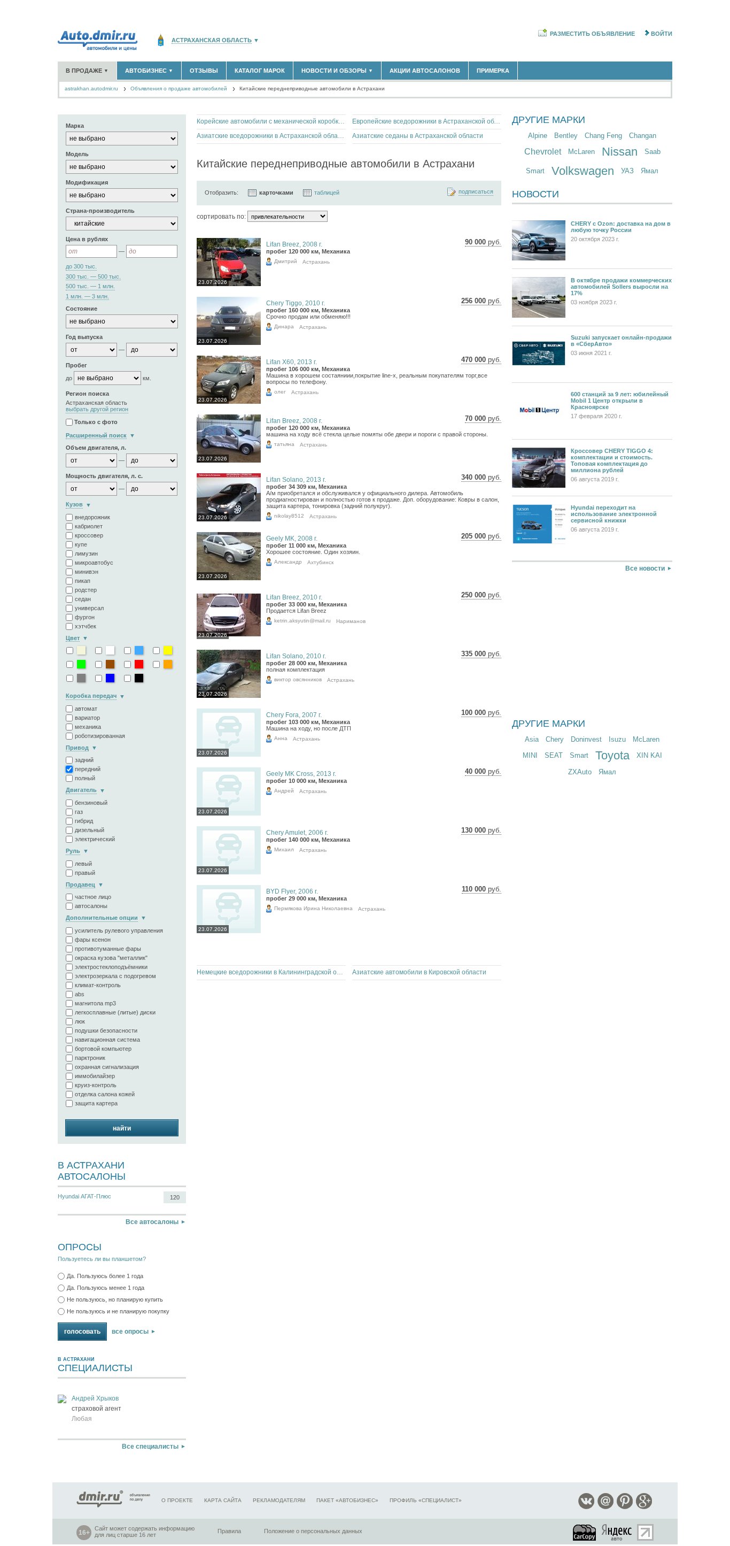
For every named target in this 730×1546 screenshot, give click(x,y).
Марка (75, 125)
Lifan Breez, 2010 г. (294, 597)
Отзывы (204, 70)
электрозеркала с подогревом (115, 976)
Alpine (537, 136)
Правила (229, 1531)
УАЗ (627, 171)
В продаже (87, 70)
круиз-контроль (96, 1085)
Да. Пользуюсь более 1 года (105, 1276)
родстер (86, 590)
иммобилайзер (95, 1076)
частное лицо (93, 897)
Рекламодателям (279, 1500)
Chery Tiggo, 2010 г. (295, 303)
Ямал (649, 171)
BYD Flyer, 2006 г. (292, 891)
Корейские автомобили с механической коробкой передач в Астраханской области (271, 121)
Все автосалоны (152, 1222)
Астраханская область (212, 40)
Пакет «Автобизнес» (347, 1500)
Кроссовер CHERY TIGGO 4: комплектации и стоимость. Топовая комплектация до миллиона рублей (612, 460)
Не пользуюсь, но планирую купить (115, 1299)
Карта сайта (223, 1500)
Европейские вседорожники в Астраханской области (426, 121)
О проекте (177, 1500)
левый (83, 863)
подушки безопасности (106, 1030)
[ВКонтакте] (586, 1507)
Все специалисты (150, 1446)
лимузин (86, 553)
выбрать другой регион (97, 409)
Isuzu (617, 739)
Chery (555, 739)
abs (79, 994)
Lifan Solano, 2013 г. (296, 479)
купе (81, 544)
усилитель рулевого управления (119, 930)
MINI (530, 755)
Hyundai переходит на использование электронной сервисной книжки (614, 514)
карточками (276, 192)
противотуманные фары (108, 948)
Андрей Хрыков (95, 1398)
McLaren (581, 152)
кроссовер (89, 535)
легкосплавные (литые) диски (115, 1012)
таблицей (326, 192)
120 (175, 1197)
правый (85, 873)
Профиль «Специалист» (426, 1500)
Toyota (612, 755)
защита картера (96, 1103)
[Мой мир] (605, 1507)
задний (84, 760)
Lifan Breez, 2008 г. (294, 244)
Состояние (81, 308)
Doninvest (586, 739)
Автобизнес (149, 70)
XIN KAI (649, 755)
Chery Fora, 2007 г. (294, 715)
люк (80, 1021)
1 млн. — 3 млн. (87, 296)
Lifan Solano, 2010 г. (296, 656)
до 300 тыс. (81, 267)
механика (88, 727)
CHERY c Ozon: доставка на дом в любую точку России (621, 226)
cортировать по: (221, 216)
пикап (82, 581)
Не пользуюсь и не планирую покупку (118, 1311)
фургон (85, 617)
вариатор (87, 717)
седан (83, 599)
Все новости (645, 568)
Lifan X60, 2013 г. (291, 362)
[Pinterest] (624, 1507)
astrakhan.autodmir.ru (91, 88)
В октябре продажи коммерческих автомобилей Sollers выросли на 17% (621, 286)
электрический (95, 839)
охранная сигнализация (107, 1067)
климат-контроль (98, 985)
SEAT (554, 755)
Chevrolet (542, 151)
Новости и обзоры (337, 70)
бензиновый (91, 802)
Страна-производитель (100, 210)
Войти (661, 33)
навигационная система (107, 1039)
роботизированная (100, 736)
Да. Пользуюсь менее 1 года (105, 1288)
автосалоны (91, 906)
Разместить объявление (592, 33)
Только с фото (96, 422)
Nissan (620, 151)
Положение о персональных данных (313, 1531)
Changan (642, 136)
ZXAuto (580, 772)
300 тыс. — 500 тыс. (93, 277)
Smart (535, 171)
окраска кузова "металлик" (111, 958)
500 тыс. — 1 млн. (90, 286)
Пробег (76, 365)
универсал (89, 608)
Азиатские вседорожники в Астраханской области (271, 136)
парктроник (90, 1058)
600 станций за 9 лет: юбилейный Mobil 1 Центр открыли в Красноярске (620, 400)
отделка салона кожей (105, 1094)
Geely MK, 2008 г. (291, 538)
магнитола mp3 (95, 1003)
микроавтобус (94, 562)
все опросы (130, 1331)
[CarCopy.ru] (585, 1532)
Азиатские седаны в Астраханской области (417, 136)
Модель (77, 154)
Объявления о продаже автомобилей (178, 88)
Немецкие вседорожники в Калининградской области (271, 972)
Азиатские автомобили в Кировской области (419, 972)
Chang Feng (603, 136)
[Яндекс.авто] (617, 1532)
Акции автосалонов (425, 70)
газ (79, 812)
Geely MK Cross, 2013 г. (301, 774)
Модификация (87, 182)
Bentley (566, 136)
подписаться (476, 192)
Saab (652, 152)
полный (85, 778)
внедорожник (92, 517)
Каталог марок (260, 70)
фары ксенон (93, 939)
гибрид (84, 821)
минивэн (86, 571)
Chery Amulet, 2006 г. (297, 832)
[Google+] (644, 1507)
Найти (122, 1128)
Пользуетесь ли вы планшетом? (102, 1259)
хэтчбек (85, 626)
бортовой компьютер (103, 1048)
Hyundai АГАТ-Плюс (84, 1196)
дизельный (89, 830)
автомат (86, 708)
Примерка (493, 70)
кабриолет (89, 526)
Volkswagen (583, 171)
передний (87, 769)
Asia (532, 739)
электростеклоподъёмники (111, 967)
